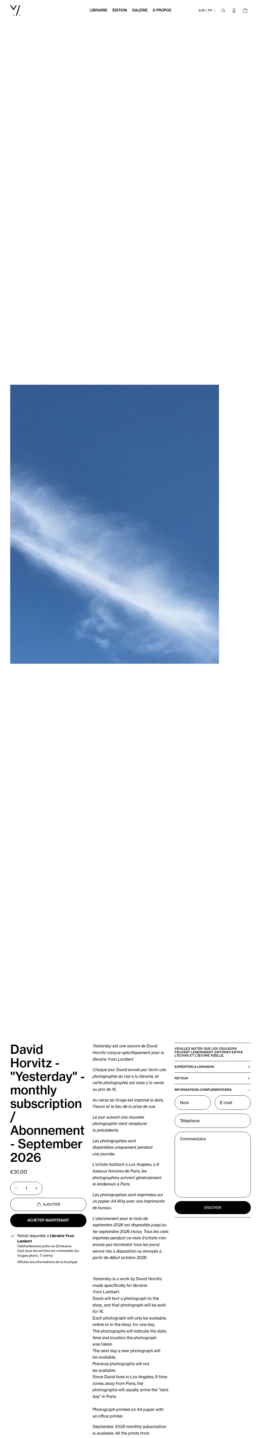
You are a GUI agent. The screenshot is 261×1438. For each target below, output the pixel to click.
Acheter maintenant (48, 1220)
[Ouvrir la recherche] (223, 10)
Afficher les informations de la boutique (47, 1262)
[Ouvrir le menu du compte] (234, 10)
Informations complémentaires (203, 1090)
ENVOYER (212, 1207)
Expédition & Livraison (194, 1067)
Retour (181, 1078)
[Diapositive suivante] (256, 524)
